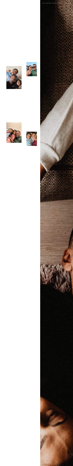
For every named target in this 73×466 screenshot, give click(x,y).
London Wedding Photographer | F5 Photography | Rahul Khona (4, 3)
